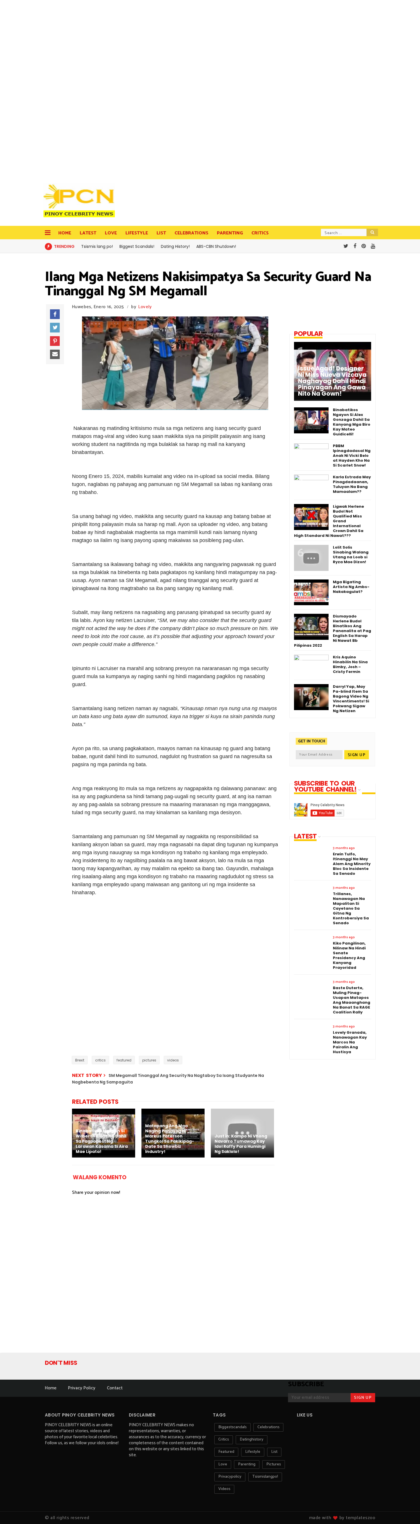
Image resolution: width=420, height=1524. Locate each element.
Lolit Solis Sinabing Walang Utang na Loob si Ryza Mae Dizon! (351, 554)
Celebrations (191, 233)
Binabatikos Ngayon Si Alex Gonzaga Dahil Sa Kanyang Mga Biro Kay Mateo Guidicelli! (351, 422)
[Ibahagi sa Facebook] (55, 314)
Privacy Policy (81, 1388)
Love (111, 233)
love (222, 1464)
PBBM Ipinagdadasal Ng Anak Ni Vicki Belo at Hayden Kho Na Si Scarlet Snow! (352, 455)
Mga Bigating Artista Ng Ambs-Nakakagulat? (351, 586)
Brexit (79, 1060)
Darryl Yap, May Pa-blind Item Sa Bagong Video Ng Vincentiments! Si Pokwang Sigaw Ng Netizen (351, 698)
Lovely (145, 307)
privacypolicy (229, 1476)
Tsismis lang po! (97, 246)
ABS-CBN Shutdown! (216, 246)
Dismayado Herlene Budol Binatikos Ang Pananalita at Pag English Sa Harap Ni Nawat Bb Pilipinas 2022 (332, 631)
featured (124, 1060)
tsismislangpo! (265, 1476)
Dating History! (175, 246)
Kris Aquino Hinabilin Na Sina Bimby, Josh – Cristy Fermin (350, 664)
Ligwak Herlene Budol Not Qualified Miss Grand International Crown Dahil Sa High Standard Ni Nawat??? (329, 521)
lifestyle (252, 1452)
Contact (115, 1388)
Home (64, 233)
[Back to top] (405, 1510)
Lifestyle (136, 233)
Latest (88, 233)
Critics (260, 233)
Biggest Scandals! (136, 246)
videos (173, 1060)
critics (100, 1060)
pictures (149, 1060)
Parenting (230, 233)
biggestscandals (232, 1427)
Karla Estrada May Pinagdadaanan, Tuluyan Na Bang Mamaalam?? (352, 484)
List (161, 233)
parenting (246, 1464)
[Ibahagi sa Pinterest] (55, 341)
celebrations (268, 1427)
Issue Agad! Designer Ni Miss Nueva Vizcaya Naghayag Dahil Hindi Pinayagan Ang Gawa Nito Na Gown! (332, 381)
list (274, 1452)
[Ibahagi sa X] (55, 327)
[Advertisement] (80, 88)
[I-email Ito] (55, 354)
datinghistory (251, 1439)
